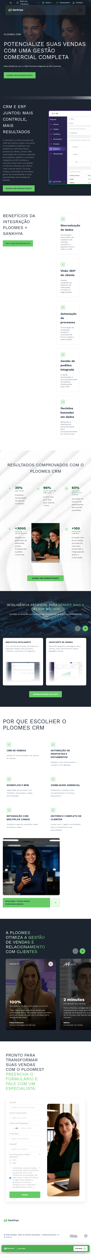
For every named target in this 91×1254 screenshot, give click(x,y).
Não (14, 1163)
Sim (14, 1160)
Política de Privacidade (73, 1236)
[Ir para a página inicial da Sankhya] (16, 10)
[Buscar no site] (11, 3)
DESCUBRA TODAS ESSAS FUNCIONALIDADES (17, 902)
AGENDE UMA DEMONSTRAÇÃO (45, 578)
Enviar (25, 1195)
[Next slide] (85, 628)
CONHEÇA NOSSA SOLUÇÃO (45, 694)
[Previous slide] (78, 628)
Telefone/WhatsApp (19, 1123)
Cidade (13, 1144)
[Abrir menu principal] (80, 10)
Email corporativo (18, 1113)
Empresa (14, 1134)
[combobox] (14, 1128)
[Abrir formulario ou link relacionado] (55, 903)
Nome (12, 1102)
